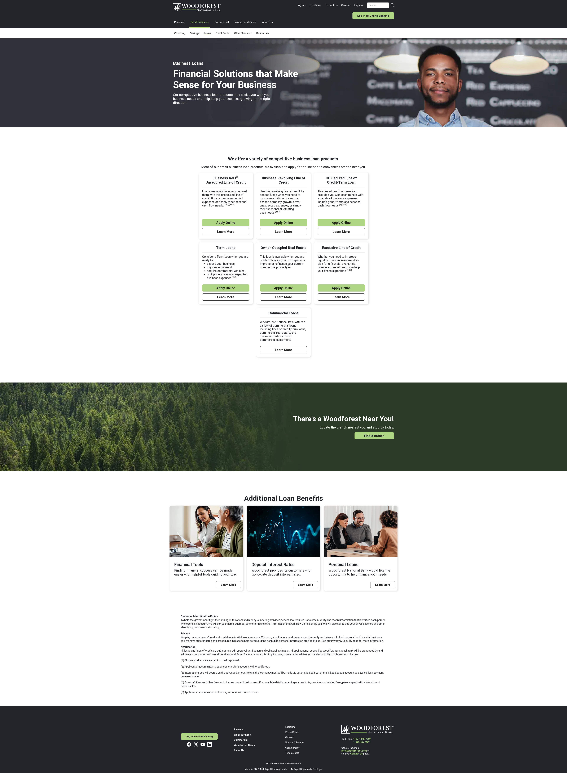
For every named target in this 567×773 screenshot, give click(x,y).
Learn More (225, 232)
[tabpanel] (283, 256)
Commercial (222, 22)
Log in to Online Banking (373, 15)
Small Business (199, 22)
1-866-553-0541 (362, 741)
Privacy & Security (341, 640)
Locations (315, 5)
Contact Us (331, 5)
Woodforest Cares (245, 22)
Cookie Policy (292, 747)
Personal (179, 22)
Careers (346, 5)
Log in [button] (300, 5)
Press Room (291, 732)
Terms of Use (292, 753)
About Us (267, 22)
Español (358, 5)
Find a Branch (374, 436)
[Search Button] (392, 5)
